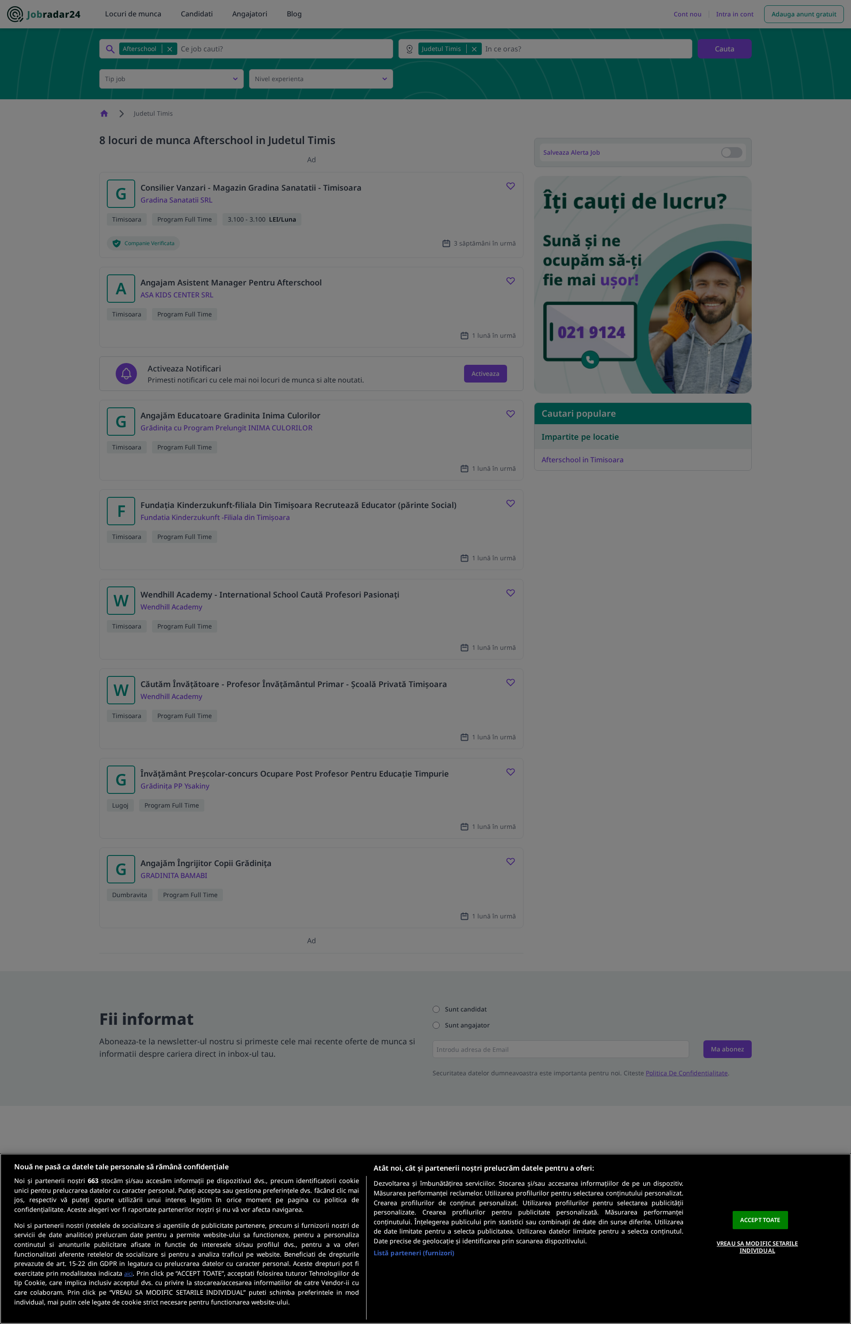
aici (128, 1273)
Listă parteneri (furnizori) (414, 1253)
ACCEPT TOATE (760, 1220)
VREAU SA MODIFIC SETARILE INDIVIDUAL (757, 1246)
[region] (425, 1238)
